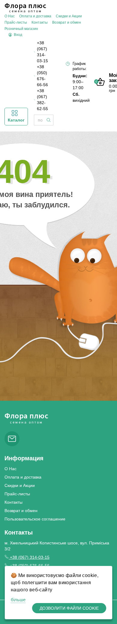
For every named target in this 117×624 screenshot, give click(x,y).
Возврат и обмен (66, 22)
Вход (18, 35)
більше (18, 599)
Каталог (16, 120)
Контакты (40, 22)
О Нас (9, 16)
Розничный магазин (21, 29)
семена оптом (25, 7)
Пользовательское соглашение (34, 519)
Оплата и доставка (35, 16)
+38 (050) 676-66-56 (42, 75)
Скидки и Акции (69, 16)
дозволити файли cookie (69, 608)
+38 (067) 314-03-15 (42, 51)
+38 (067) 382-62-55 (42, 99)
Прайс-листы (15, 22)
